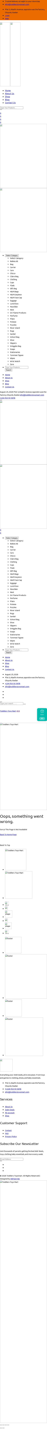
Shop (7, 96)
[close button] (1, 701)
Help (7, 18)
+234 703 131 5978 (7, 398)
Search (8, 370)
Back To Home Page (8, 834)
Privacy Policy (11, 1136)
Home (8, 90)
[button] (1, 109)
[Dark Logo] (5, 85)
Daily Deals (9, 1109)
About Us (9, 93)
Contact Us (10, 103)
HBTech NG (15, 1178)
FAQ (7, 1133)
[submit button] (25, 704)
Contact (8, 1130)
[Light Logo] (15, 85)
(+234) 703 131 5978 (13, 1089)
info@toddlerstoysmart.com (17, 4)
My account (10, 1112)
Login (7, 15)
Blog (7, 100)
